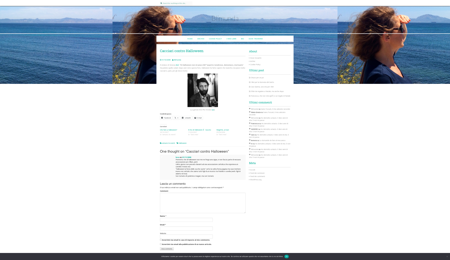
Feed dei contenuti (257, 173)
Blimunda (225, 18)
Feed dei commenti (257, 176)
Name (162, 216)
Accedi (252, 170)
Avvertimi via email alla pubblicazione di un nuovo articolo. (187, 244)
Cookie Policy (215, 38)
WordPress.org (255, 179)
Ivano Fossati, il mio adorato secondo (275, 109)
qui (213, 110)
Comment (164, 191)
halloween (183, 143)
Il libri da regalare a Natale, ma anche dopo (267, 91)
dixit (177, 65)
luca (177, 157)
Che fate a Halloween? (168, 130)
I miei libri (231, 38)
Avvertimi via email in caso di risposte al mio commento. (186, 240)
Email (162, 225)
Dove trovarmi (256, 38)
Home (190, 38)
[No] (447, 256)
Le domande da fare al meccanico (272, 140)
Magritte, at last (222, 130)
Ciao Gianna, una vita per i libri (262, 87)
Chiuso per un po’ (257, 77)
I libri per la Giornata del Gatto (262, 82)
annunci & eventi (168, 143)
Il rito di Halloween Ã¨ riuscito (199, 130)
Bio (242, 38)
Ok (287, 256)
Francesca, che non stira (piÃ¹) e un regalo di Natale (270, 96)
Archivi (200, 38)
